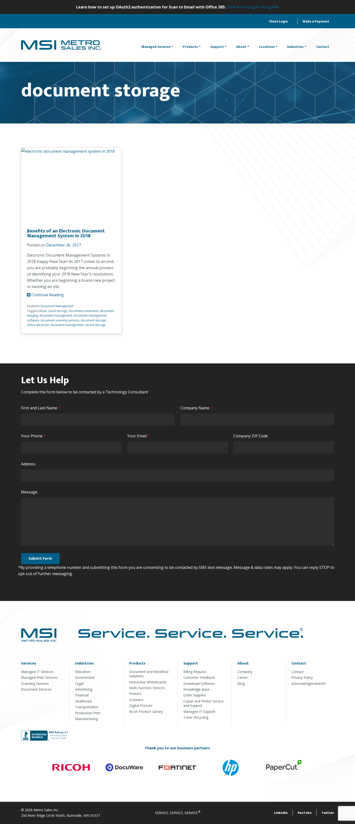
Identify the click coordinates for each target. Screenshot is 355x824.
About (241, 47)
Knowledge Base (196, 689)
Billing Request (194, 671)
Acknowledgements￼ (308, 683)
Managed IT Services (37, 671)
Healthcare (83, 701)
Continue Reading (47, 294)
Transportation (87, 707)
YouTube (305, 813)
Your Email (139, 436)
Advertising (83, 689)
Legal (79, 683)
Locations (267, 47)
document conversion (84, 311)
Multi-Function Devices (147, 688)
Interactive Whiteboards (147, 682)
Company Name (197, 408)
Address (28, 464)
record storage (95, 325)
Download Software (199, 683)
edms (31, 325)
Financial (82, 695)
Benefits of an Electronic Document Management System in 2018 (66, 233)
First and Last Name (42, 408)
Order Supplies (194, 695)
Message (29, 492)
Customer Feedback (199, 677)
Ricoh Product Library (146, 711)
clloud (42, 311)
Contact (322, 47)
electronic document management (59, 325)
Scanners (136, 699)
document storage (93, 320)
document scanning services (60, 320)
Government (85, 677)
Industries (295, 47)
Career (242, 677)
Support (217, 47)
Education (83, 671)
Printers (135, 693)
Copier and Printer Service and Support (203, 703)
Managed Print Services (39, 677)
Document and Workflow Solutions (149, 673)
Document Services (36, 689)
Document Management (57, 306)
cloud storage (57, 311)
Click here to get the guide (253, 7)
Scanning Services (35, 683)
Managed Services (156, 47)
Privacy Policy (302, 677)
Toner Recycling (195, 717)
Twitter (327, 813)
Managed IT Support (199, 711)
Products (190, 47)
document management (55, 315)
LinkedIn (281, 813)
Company (244, 671)
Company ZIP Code (251, 436)
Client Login (278, 21)
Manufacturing (86, 718)
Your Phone (34, 436)
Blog (241, 683)
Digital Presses (140, 705)
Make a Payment (316, 21)
